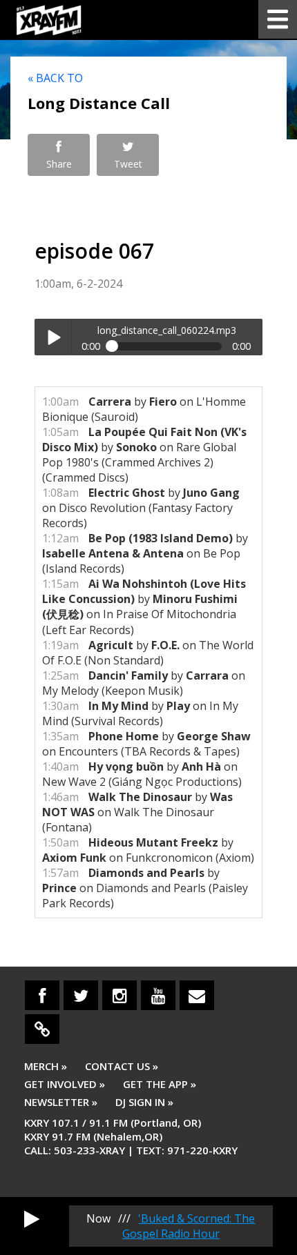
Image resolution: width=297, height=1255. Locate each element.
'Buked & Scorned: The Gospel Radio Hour (189, 1226)
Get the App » (159, 1084)
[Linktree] (42, 1029)
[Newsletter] (197, 995)
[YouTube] (158, 995)
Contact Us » (121, 1066)
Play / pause (53, 337)
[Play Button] (32, 1218)
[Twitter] (81, 995)
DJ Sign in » (144, 1102)
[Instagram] (119, 995)
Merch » (45, 1066)
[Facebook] (42, 995)
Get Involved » (64, 1084)
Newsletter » (60, 1102)
